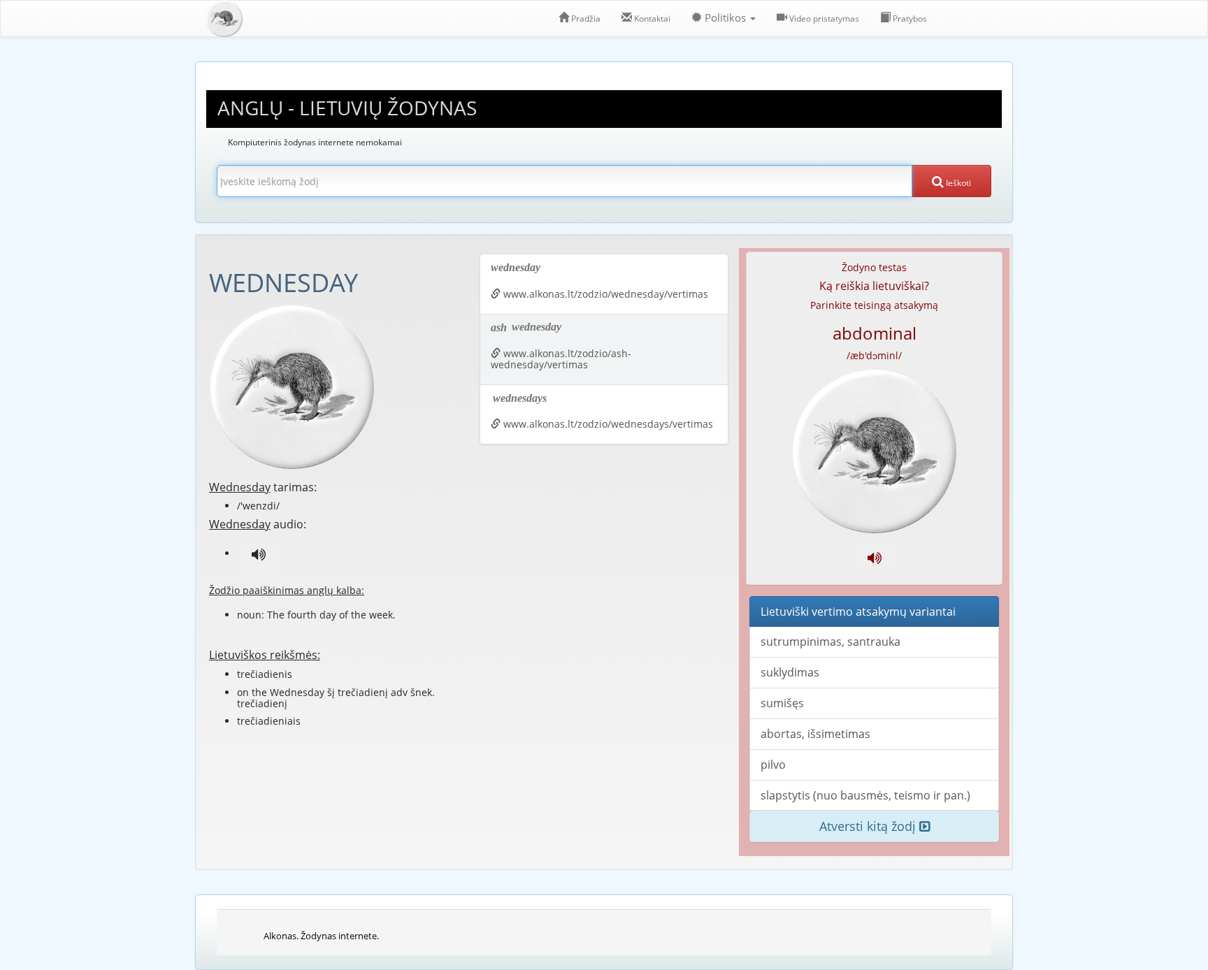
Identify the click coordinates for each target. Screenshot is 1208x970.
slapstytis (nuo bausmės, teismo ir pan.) (865, 795)
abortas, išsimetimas (815, 733)
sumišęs (782, 703)
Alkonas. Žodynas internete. (321, 935)
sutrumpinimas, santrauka (830, 641)
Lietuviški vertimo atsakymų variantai (858, 611)
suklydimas (790, 672)
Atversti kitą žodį (869, 826)
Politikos (725, 17)
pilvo (773, 764)
